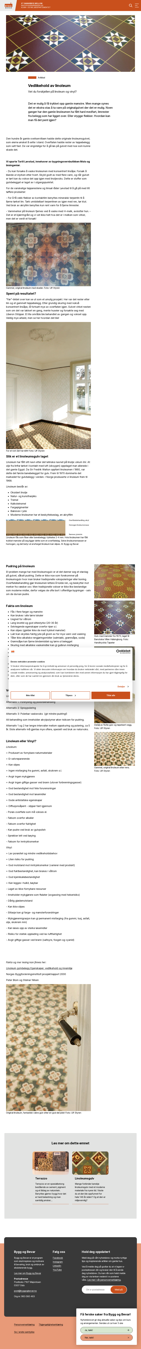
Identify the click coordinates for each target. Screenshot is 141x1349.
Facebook (58, 1257)
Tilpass (69, 695)
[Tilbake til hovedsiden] (8, 5)
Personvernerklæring (24, 1324)
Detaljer (121, 686)
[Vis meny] (137, 5)
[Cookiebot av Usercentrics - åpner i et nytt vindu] (118, 652)
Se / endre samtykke (24, 1332)
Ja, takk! (89, 1330)
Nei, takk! (89, 1337)
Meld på (119, 1289)
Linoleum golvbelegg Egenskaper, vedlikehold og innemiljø (39, 968)
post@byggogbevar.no (25, 1290)
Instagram (58, 1261)
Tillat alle (111, 695)
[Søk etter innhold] (130, 5)
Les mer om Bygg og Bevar (27, 1273)
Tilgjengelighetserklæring (51, 1324)
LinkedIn (57, 1265)
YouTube (57, 1269)
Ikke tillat (30, 695)
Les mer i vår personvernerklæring (104, 1279)
